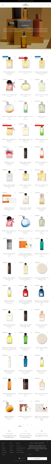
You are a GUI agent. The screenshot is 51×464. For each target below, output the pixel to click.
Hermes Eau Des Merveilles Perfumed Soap (42, 278)
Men (3, 446)
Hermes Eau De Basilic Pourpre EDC (25, 348)
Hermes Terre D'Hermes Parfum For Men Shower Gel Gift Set (25, 255)
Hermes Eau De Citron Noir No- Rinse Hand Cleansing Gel (42, 302)
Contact (11, 446)
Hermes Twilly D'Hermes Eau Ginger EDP (9, 140)
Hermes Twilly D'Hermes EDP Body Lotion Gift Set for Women (41, 418)
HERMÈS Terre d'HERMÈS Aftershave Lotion (9, 186)
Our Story (19, 446)
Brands (3, 454)
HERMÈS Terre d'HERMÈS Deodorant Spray (25, 325)
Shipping (12, 452)
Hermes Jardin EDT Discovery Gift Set (9, 209)
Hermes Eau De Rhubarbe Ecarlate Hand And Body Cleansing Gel (25, 302)
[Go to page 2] (31, 424)
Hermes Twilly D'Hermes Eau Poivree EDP (9, 231)
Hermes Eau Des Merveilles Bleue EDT (25, 231)
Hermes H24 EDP (42, 116)
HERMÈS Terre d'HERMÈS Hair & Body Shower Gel (25, 278)
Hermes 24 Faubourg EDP (41, 185)
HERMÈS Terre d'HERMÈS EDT (25, 72)
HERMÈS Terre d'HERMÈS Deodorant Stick (25, 163)
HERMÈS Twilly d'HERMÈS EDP (9, 94)
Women (4, 448)
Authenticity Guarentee (22, 448)
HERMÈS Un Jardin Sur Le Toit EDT (41, 140)
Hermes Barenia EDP (25, 94)
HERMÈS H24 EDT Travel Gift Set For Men (25, 417)
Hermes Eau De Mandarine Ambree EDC (9, 394)
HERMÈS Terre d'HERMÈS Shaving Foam (9, 278)
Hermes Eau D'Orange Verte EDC (42, 254)
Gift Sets (4, 450)
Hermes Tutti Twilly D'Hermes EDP (9, 163)
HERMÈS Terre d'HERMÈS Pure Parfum (9, 72)
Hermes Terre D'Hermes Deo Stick (25, 394)
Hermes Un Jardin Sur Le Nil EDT (25, 117)
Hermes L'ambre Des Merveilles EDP (9, 417)
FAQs (11, 448)
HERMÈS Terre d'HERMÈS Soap (42, 348)
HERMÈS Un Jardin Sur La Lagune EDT (41, 163)
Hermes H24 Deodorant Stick (9, 254)
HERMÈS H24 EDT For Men (41, 94)
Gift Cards (4, 452)
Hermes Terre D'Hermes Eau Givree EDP (25, 140)
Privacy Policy (20, 450)
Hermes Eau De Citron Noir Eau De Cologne (25, 371)
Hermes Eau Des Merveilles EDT (9, 117)
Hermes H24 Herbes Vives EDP (41, 231)
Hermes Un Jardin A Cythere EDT (42, 209)
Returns (11, 450)
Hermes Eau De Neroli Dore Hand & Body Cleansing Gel (9, 348)
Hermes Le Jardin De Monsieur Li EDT (9, 301)
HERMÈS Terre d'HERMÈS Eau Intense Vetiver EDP (42, 72)
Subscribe (37, 458)
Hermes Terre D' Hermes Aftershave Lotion (25, 209)
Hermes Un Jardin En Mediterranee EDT (9, 371)
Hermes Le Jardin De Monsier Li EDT (41, 371)
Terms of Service (20, 452)
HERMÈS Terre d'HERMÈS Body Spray (9, 325)
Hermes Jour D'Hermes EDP (42, 393)
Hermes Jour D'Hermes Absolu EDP (41, 325)
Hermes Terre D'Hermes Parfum (25, 186)
